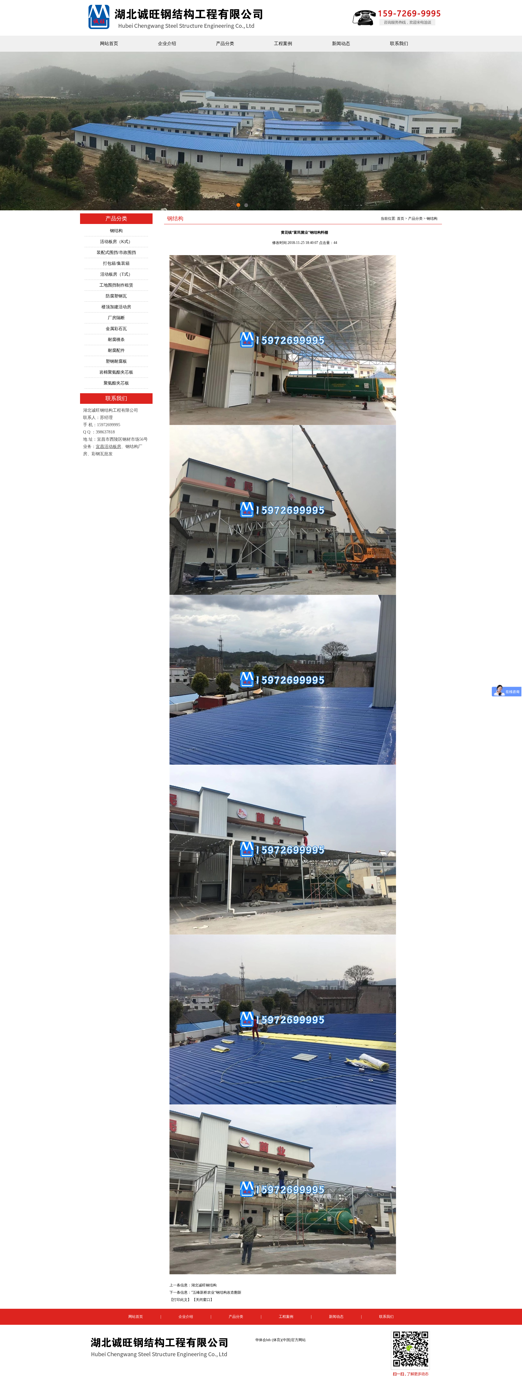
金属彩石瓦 (116, 328)
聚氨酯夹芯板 (116, 383)
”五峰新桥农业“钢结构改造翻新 (216, 1292)
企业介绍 (167, 43)
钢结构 (116, 231)
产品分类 (225, 43)
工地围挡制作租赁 (116, 285)
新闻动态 (341, 43)
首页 (400, 218)
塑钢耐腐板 (116, 361)
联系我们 (399, 43)
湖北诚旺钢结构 (204, 1285)
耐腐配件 (116, 350)
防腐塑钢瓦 (116, 296)
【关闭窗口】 (203, 1300)
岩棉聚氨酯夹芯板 (116, 372)
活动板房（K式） (116, 241)
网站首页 (109, 43)
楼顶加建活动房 (116, 307)
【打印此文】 (180, 1300)
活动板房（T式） (116, 274)
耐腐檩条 (116, 339)
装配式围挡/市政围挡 (116, 252)
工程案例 (283, 43)
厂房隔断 (116, 318)
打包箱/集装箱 (116, 263)
